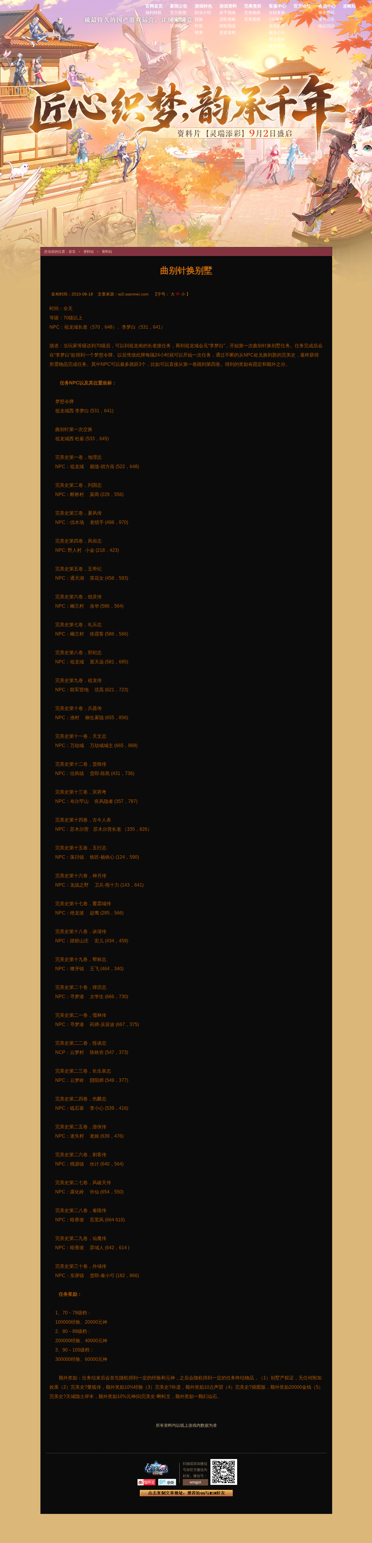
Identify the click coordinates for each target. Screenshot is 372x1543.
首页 (72, 252)
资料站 (88, 252)
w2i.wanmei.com (133, 294)
